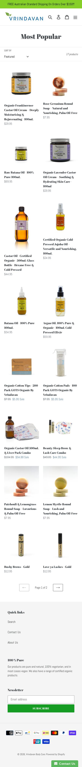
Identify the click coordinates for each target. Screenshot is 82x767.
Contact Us (14, 632)
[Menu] (75, 17)
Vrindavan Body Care (35, 754)
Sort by (7, 50)
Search (11, 622)
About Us (13, 642)
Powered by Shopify (55, 754)
